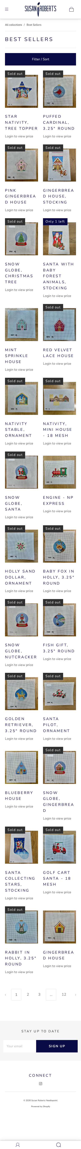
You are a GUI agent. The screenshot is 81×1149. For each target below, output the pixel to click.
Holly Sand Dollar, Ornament (20, 577)
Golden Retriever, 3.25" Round (21, 724)
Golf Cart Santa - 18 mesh (57, 878)
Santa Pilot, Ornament (56, 724)
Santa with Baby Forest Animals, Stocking (58, 276)
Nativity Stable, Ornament (18, 429)
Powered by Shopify (40, 1106)
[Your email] (19, 1046)
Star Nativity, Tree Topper (21, 122)
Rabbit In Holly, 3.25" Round (21, 958)
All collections (13, 25)
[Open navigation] (9, 9)
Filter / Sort (40, 59)
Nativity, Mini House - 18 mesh (57, 429)
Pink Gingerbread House (20, 196)
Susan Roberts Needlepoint (44, 1100)
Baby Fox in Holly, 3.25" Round (59, 577)
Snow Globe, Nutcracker (21, 651)
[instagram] (40, 1083)
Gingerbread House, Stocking (58, 196)
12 (64, 994)
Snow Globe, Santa (14, 503)
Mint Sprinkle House (16, 355)
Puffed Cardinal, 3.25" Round (59, 122)
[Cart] (71, 9)
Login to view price (19, 136)
